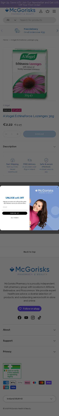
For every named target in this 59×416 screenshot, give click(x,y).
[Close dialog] (57, 187)
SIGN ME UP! (14, 213)
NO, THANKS (14, 217)
